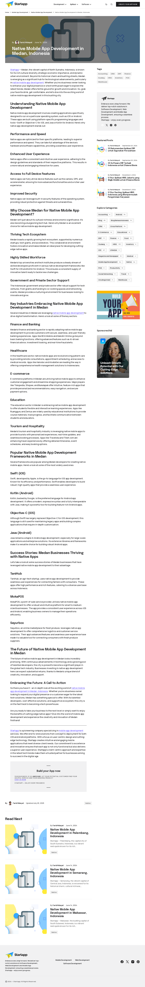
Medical (131, 256)
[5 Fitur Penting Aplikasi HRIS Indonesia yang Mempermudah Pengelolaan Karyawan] (101, 193)
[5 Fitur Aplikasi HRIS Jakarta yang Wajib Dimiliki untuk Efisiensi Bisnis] (101, 179)
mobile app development (71, 730)
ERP (119, 74)
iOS (101, 250)
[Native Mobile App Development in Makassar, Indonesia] (26, 919)
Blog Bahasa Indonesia (121, 220)
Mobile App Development (20, 12)
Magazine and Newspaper (109, 256)
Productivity (116, 268)
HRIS (110, 78)
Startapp (14, 69)
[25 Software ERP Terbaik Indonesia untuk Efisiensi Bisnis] (101, 164)
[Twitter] (107, 125)
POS (127, 78)
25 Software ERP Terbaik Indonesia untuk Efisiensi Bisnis (122, 164)
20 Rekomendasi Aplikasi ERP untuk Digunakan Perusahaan (121, 150)
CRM (113, 74)
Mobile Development (63, 960)
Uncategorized (105, 280)
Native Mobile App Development (41, 12)
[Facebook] (102, 125)
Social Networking (107, 274)
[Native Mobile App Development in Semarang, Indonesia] (26, 879)
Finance (128, 74)
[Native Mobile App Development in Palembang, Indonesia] (26, 839)
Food (128, 238)
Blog (101, 220)
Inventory (119, 78)
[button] (106, 4)
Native (87, 803)
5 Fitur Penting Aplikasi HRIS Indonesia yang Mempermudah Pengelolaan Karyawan (122, 195)
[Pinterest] (115, 125)
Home (7, 12)
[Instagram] (111, 125)
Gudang (101, 78)
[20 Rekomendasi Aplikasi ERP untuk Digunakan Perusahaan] (101, 149)
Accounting (102, 74)
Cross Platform (118, 226)
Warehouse (102, 82)
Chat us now (20, 780)
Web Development (82, 960)
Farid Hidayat (115, 146)
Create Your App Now (128, 4)
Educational (123, 232)
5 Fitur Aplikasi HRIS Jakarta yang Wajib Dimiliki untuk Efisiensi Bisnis (124, 179)
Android (121, 214)
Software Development (72, 963)
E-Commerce (105, 232)
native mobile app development (28, 82)
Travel (125, 274)
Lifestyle (114, 250)
